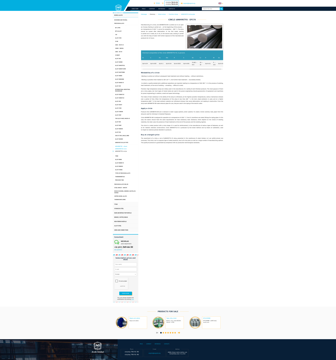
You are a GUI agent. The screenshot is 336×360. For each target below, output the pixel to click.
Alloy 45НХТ (118, 104)
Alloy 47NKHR (119, 111)
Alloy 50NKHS (119, 128)
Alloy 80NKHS (119, 166)
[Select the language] (220, 3)
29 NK (116, 41)
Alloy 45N (118, 101)
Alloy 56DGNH (119, 139)
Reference (161, 9)
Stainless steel (119, 208)
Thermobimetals (120, 176)
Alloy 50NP (118, 125)
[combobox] (158, 3)
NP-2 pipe (117, 27)
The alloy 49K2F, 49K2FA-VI (122, 118)
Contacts (172, 9)
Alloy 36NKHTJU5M (120, 69)
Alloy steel (117, 226)
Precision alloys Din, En (121, 184)
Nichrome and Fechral (120, 20)
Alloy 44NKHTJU (119, 98)
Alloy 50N (118, 122)
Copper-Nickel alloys (120, 196)
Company (152, 9)
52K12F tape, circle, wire (122, 135)
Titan (116, 204)
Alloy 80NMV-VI (119, 163)
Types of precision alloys (122, 173)
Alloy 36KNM (118, 62)
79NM (116, 156)
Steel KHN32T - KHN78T (120, 187)
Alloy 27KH (118, 38)
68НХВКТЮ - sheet (121, 146)
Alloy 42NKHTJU (119, 94)
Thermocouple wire (120, 199)
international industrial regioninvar (122, 90)
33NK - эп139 (118, 51)
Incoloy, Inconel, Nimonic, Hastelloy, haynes (125, 191)
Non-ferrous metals (120, 221)
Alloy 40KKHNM (119, 79)
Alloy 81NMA (118, 169)
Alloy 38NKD (118, 75)
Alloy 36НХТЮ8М (120, 72)
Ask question (118, 249)
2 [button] (163, 332)
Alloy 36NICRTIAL (120, 65)
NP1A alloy (118, 31)
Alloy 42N (118, 86)
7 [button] (175, 332)
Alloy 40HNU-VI (119, 82)
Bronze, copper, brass (121, 217)
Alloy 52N (118, 132)
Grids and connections (121, 230)
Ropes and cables (135, 318)
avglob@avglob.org (189, 3)
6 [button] (173, 332)
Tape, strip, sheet (171, 318)
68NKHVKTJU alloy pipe (121, 142)
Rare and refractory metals (123, 213)
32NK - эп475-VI (119, 45)
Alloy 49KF (118, 115)
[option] (131, 322)
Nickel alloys (118, 15)
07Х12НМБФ (206, 318)
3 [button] (165, 332)
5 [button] (170, 332)
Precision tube (119, 180)
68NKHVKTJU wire (121, 149)
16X (116, 34)
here (132, 299)
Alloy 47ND (118, 108)
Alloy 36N (118, 58)
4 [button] (168, 332)
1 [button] (161, 332)
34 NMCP (117, 55)
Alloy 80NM (118, 159)
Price (144, 9)
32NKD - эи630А (119, 48)
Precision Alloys (119, 23)
